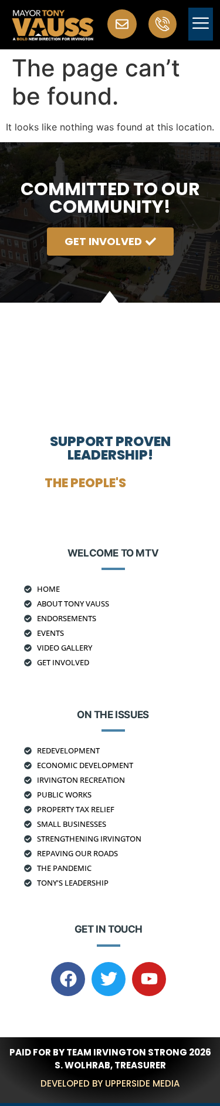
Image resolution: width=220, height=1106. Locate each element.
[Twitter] (109, 979)
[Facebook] (68, 979)
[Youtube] (149, 979)
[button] (200, 24)
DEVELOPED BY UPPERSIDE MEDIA (110, 1083)
